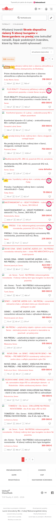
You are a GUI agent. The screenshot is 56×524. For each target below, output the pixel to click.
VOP (42, 475)
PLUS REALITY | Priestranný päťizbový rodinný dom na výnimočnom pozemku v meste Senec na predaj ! (27, 99)
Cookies (42, 470)
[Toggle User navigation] (46, 9)
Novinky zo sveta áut (14, 519)
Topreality (6, 24)
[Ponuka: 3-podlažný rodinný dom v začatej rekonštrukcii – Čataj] (28, 180)
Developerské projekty (40, 508)
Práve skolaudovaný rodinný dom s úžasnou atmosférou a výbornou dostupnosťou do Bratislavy (24, 76)
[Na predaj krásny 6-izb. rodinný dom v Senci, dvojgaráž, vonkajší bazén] (28, 137)
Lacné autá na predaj (14, 516)
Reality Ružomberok (40, 514)
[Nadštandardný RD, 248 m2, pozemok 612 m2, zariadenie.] (28, 159)
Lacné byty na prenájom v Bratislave (40, 516)
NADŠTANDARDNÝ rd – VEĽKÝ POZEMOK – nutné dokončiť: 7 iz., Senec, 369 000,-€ (27, 211)
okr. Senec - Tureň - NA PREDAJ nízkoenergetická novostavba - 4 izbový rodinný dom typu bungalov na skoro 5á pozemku (27, 287)
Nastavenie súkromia (42, 480)
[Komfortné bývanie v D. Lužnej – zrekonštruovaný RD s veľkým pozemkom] (28, 114)
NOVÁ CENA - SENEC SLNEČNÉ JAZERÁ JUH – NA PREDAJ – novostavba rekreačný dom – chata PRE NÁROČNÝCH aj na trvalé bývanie (27, 261)
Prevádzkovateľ (14, 470)
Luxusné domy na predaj (14, 514)
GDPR (14, 475)
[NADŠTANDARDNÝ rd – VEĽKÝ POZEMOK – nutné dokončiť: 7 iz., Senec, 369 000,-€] (28, 204)
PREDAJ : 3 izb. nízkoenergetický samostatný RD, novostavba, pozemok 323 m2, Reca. (27, 234)
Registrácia (14, 480)
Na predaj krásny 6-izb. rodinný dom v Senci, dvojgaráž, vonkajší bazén (25, 144)
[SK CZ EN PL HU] (39, 9)
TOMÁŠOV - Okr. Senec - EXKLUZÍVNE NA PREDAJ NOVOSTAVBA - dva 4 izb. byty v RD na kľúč (26, 416)
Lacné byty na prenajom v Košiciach (14, 508)
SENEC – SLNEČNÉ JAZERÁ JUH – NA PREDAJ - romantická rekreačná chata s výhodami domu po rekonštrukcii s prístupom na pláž (27, 314)
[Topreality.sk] (8, 9)
